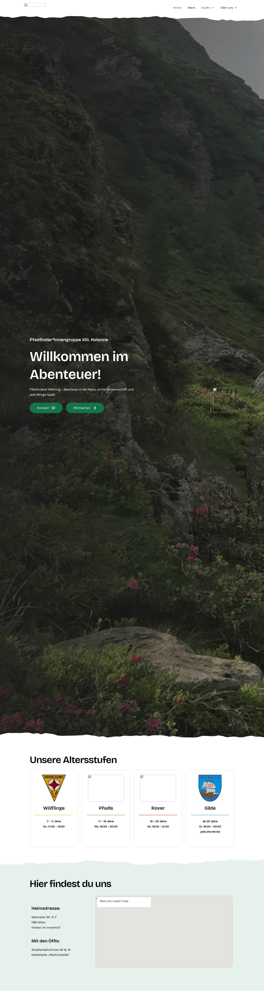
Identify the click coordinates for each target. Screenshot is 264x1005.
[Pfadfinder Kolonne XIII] (35, 7)
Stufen (206, 7)
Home (177, 7)
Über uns (226, 7)
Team (191, 7)
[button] (212, 7)
